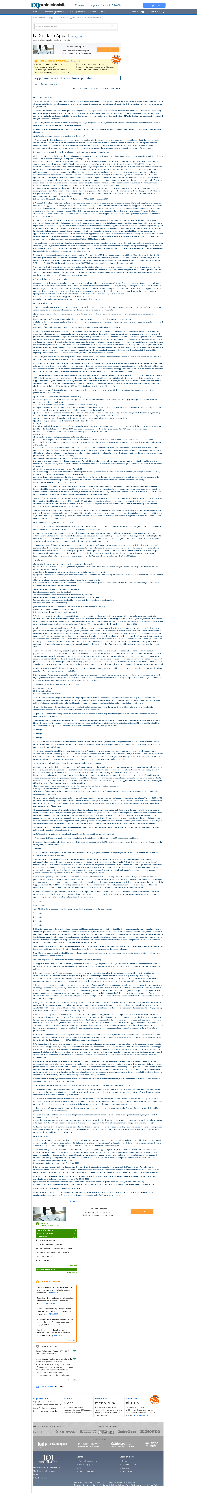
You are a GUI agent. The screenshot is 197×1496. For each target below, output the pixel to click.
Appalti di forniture (43, 1260)
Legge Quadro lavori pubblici (47, 1256)
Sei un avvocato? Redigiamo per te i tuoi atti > (51, 72)
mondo (150, 1432)
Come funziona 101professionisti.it (46, 1467)
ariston (65, 1432)
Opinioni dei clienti (129, 1464)
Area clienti (137, 11)
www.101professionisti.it (52, 1445)
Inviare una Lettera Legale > (44, 67)
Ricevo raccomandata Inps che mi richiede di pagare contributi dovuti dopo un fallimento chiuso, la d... (55, 1311)
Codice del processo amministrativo (50, 1244)
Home (36, 11)
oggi (127, 1432)
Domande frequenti (86, 1472)
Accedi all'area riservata (88, 1461)
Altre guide (72, 1272)
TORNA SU (73, 1201)
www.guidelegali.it (122, 1445)
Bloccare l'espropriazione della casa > (90, 64)
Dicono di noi (127, 1472)
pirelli (88, 1432)
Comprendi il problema (54, 11)
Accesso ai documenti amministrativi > (49, 64)
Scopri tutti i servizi (140, 1415)
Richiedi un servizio (40, 1478)
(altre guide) (76, 36)
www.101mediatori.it (89, 1445)
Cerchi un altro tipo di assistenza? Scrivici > (92, 70)
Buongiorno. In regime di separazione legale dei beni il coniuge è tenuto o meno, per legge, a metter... (55, 1322)
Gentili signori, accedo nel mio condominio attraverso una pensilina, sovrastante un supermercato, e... (54, 1333)
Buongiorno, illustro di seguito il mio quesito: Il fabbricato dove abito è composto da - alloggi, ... (55, 1301)
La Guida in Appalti (51, 35)
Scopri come (154, 5)
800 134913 (156, 11)
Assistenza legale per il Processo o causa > (50, 70)
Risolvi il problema (77, 11)
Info (103, 11)
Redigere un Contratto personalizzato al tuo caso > (95, 67)
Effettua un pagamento (87, 1464)
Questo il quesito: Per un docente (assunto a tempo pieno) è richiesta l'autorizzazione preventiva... (54, 1290)
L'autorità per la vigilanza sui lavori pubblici (52, 1252)
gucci (41, 1432)
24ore (106, 1432)
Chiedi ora (108, 49)
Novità (93, 11)
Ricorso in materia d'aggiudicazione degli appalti (54, 1248)
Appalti (53, 17)
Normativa (62, 17)
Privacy (81, 1468)
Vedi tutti (73, 1265)
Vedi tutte (72, 1380)
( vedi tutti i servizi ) (72, 61)
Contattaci (126, 1468)
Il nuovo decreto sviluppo (45, 1240)
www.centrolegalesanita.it (151, 1445)
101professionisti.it (40, 17)
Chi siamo (126, 1461)
